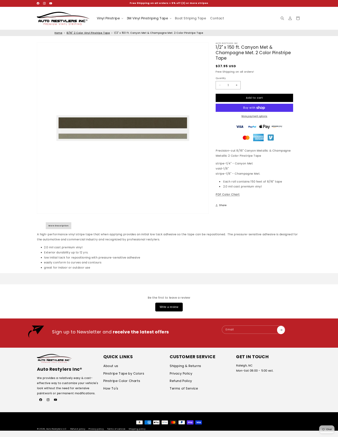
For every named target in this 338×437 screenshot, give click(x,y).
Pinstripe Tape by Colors (123, 373)
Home (58, 33)
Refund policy (77, 429)
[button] (110, 18)
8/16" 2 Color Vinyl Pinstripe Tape (88, 33)
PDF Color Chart (228, 194)
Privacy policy (96, 429)
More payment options (254, 116)
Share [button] (223, 205)
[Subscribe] (281, 330)
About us (110, 366)
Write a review (169, 306)
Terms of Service (184, 388)
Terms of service (116, 429)
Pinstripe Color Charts (121, 381)
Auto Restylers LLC (56, 429)
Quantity (221, 78)
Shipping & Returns (185, 366)
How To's (110, 388)
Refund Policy (181, 381)
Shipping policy (137, 429)
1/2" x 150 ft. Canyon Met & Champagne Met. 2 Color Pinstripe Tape (158, 33)
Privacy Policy (181, 373)
